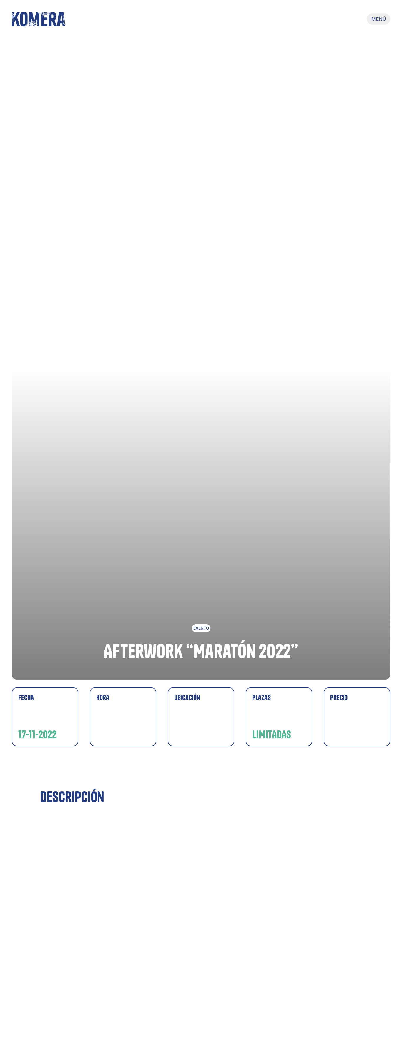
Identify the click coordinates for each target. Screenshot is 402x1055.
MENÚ (378, 19)
